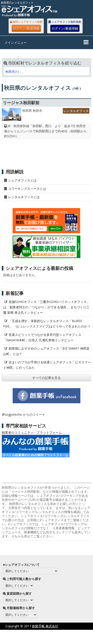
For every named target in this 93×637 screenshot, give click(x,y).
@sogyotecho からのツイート (23, 414)
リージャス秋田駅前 (21, 102)
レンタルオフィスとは (24, 197)
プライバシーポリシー (39, 633)
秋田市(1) (12, 71)
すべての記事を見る (46, 378)
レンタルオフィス (76, 111)
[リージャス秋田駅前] (11, 115)
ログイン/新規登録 (26, 28)
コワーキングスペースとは (27, 188)
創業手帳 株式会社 (45, 626)
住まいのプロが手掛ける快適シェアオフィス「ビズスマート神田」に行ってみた (47, 365)
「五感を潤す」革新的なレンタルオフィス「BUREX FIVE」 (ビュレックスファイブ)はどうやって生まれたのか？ (47, 323)
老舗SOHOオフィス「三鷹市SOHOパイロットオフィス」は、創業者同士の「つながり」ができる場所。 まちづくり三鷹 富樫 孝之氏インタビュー (46, 307)
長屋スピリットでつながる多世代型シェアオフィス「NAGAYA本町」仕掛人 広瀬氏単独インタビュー (42, 337)
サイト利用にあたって (77, 633)
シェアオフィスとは (22, 180)
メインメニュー (16, 42)
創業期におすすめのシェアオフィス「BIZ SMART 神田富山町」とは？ (46, 351)
